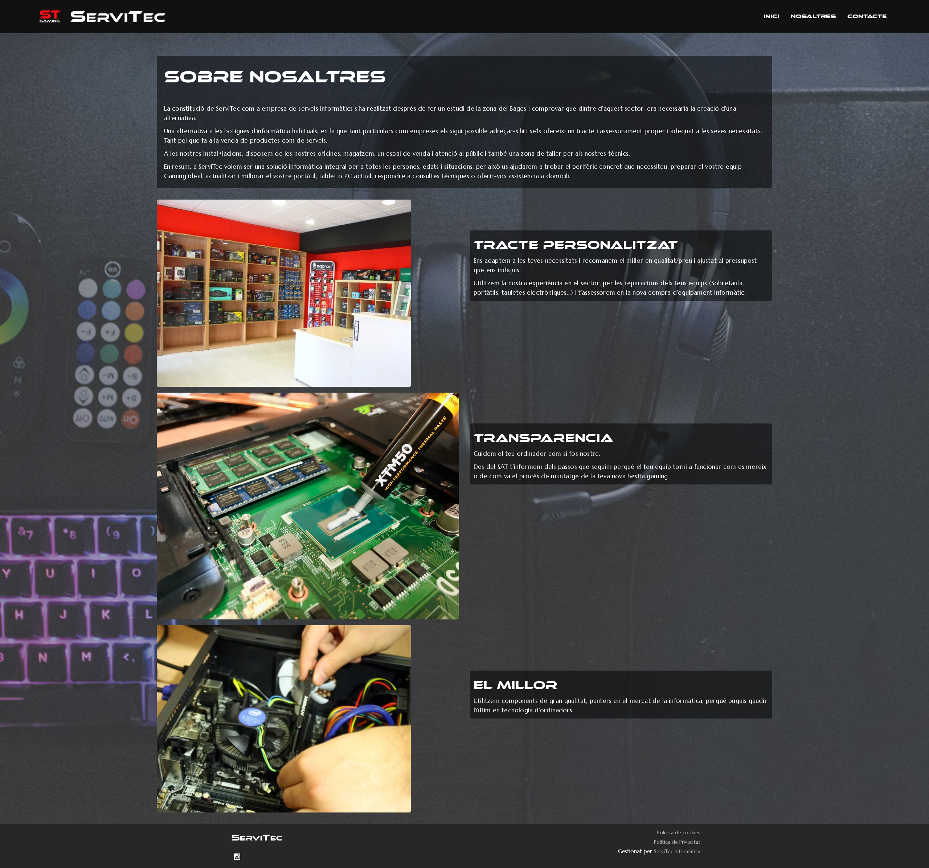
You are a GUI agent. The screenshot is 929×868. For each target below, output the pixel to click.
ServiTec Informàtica (677, 851)
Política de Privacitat (677, 842)
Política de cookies (678, 832)
